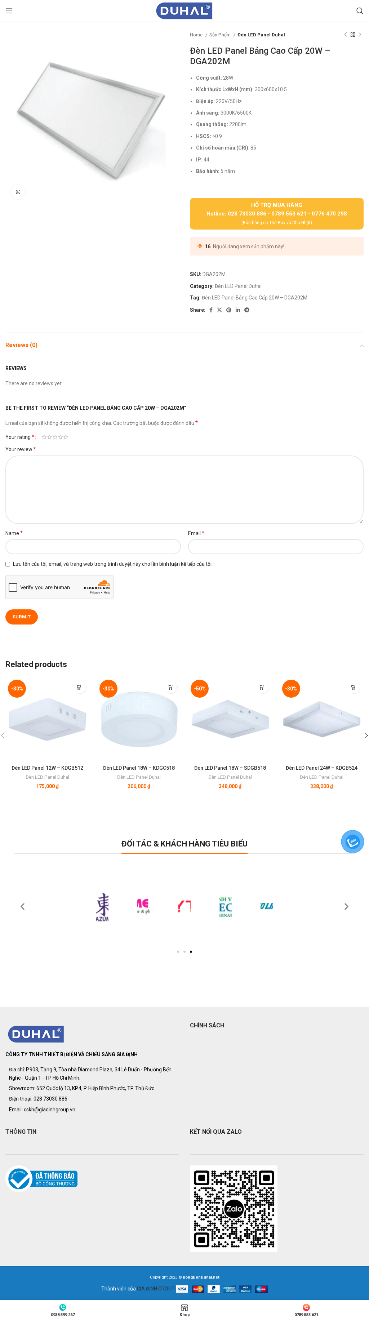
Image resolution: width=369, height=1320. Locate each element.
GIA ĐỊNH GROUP (156, 1289)
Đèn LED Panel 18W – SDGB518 (230, 768)
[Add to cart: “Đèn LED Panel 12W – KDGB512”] (80, 687)
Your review (20, 449)
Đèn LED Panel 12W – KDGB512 (47, 768)
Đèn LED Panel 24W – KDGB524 (321, 768)
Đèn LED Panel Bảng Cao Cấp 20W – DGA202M (254, 298)
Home (197, 34)
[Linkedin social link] (238, 310)
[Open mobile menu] (9, 11)
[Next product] (360, 35)
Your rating (19, 437)
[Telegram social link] (247, 310)
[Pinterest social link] (229, 310)
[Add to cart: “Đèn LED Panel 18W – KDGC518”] (171, 687)
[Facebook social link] (211, 310)
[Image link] (36, 1034)
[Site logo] (184, 10)
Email (196, 533)
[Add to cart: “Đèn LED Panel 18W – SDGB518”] (262, 687)
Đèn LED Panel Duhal (261, 34)
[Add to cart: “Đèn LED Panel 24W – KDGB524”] (353, 687)
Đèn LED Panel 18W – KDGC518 (139, 768)
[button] (178, 952)
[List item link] (92, 1099)
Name (14, 533)
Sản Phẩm (220, 34)
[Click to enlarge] (18, 192)
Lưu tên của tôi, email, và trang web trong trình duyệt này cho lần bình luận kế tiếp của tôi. (113, 564)
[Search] (360, 11)
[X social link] (219, 310)
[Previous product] (345, 35)
